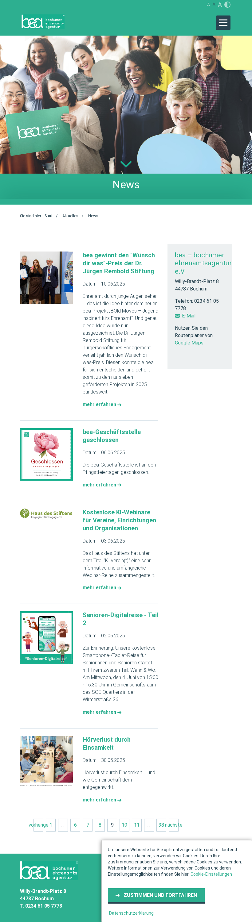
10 (124, 825)
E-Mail (188, 316)
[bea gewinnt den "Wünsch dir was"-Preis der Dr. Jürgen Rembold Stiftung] (46, 278)
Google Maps (189, 343)
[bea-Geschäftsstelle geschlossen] (46, 454)
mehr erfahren (100, 404)
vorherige (39, 825)
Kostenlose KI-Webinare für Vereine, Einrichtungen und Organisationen (119, 520)
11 (137, 825)
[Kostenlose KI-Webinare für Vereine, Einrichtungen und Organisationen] (46, 514)
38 (161, 825)
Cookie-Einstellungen (211, 874)
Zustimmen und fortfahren (160, 895)
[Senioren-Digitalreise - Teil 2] (46, 637)
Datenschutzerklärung (131, 913)
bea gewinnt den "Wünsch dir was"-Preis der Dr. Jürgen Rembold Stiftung (119, 263)
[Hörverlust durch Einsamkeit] (46, 762)
